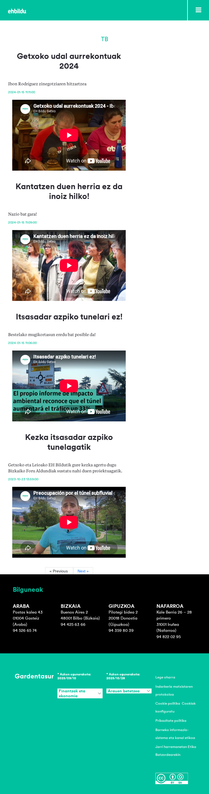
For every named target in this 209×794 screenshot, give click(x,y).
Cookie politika (167, 703)
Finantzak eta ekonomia (72, 693)
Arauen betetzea (124, 691)
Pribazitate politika (170, 720)
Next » (83, 571)
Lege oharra (165, 677)
